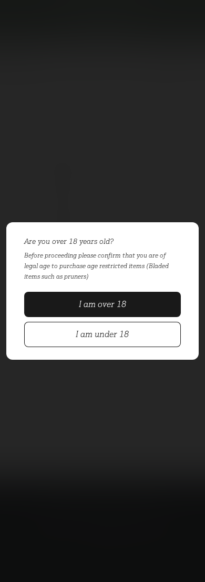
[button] (102, 304)
